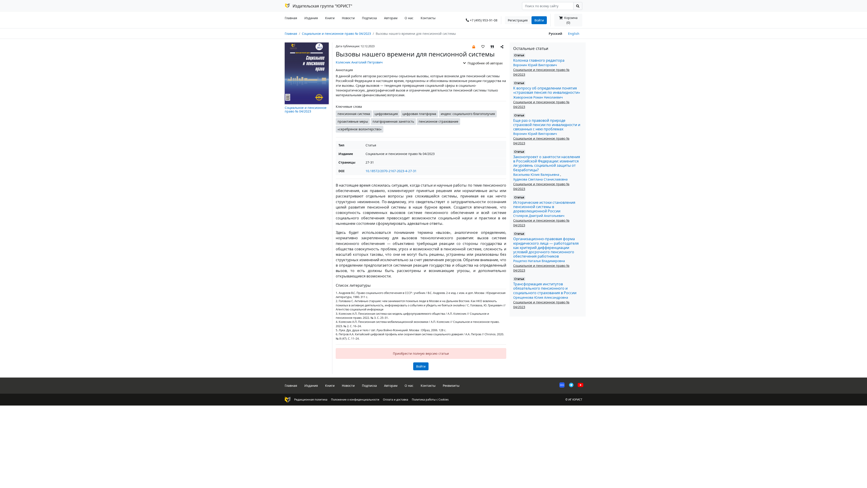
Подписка (369, 18)
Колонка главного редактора (538, 60)
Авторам (390, 18)
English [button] (573, 33)
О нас (409, 18)
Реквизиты (451, 385)
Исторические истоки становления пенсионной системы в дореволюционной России (544, 207)
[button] (473, 46)
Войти (539, 20)
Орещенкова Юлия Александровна (540, 297)
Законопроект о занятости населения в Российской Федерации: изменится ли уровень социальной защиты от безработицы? (546, 163)
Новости (348, 18)
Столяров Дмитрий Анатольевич (538, 216)
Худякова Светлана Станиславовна (540, 179)
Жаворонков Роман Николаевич (538, 97)
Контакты (428, 18)
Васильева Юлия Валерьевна (536, 174)
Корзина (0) (570, 20)
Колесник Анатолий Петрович (359, 62)
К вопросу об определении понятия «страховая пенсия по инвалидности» (546, 90)
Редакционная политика (310, 399)
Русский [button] (555, 33)
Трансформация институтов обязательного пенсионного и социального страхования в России (544, 288)
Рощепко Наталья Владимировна (539, 261)
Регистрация (518, 20)
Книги (330, 18)
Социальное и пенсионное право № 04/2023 (336, 33)
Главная (291, 18)
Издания (311, 18)
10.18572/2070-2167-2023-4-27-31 (391, 171)
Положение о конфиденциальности (355, 399)
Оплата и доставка (395, 399)
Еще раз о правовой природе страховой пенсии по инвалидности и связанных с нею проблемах (546, 124)
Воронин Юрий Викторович (535, 65)
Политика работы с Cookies (430, 399)
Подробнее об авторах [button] (485, 63)
